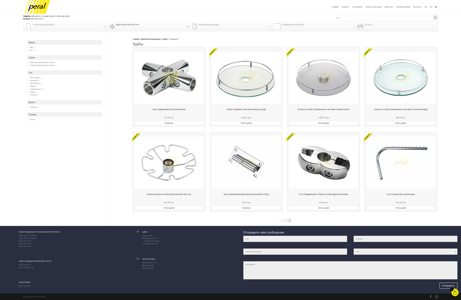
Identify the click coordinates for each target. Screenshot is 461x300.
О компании (357, 7)
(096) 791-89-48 (25, 244)
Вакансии (389, 7)
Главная (335, 7)
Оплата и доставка (374, 7)
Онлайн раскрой (403, 7)
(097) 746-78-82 (25, 286)
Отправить (448, 285)
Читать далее (246, 123)
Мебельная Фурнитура (151, 39)
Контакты (417, 7)
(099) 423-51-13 (37, 16)
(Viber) (34, 235)
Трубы (165, 39)
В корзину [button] (169, 123)
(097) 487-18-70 (36, 19)
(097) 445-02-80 (63, 16)
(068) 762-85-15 (50, 16)
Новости (345, 7)
